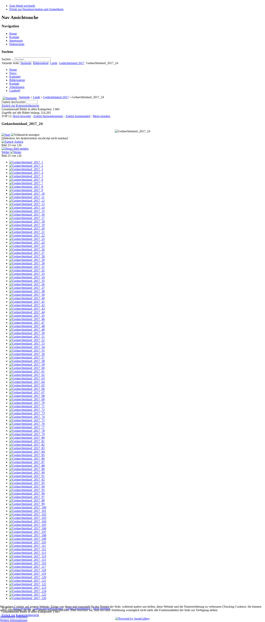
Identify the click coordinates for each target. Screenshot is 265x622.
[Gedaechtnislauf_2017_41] (27, 301)
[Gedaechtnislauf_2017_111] (27, 545)
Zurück (18, 141)
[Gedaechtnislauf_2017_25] (27, 246)
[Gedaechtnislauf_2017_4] (26, 172)
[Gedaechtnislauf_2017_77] (27, 427)
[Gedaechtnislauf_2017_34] (27, 277)
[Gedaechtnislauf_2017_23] (27, 239)
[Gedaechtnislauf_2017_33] (27, 273)
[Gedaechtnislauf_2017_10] (27, 193)
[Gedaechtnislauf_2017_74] (27, 416)
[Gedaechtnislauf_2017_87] (27, 462)
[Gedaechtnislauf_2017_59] (27, 364)
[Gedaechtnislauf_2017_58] (27, 361)
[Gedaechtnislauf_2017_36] (27, 284)
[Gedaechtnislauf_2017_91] (27, 476)
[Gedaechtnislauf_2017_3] (26, 169)
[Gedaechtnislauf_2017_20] (27, 228)
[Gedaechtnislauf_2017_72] (27, 409)
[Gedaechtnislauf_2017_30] (27, 263)
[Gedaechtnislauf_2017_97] (27, 497)
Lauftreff (14, 90)
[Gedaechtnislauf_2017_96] (27, 493)
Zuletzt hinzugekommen (48, 116)
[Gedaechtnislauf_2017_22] (27, 235)
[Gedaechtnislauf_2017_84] (27, 451)
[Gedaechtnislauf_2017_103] (27, 518)
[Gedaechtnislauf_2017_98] (27, 500)
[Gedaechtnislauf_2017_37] (27, 287)
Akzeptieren (7, 616)
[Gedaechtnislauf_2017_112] (27, 549)
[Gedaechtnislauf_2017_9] (26, 190)
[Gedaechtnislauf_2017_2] (26, 165)
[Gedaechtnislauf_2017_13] (27, 204)
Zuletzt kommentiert (78, 116)
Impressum (16, 40)
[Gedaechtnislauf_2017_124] (27, 591)
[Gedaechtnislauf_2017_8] (26, 186)
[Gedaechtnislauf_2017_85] (27, 455)
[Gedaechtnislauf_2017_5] (26, 176)
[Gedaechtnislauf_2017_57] (27, 357)
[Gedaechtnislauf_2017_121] (27, 580)
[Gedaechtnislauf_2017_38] (27, 291)
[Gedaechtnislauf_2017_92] (27, 479)
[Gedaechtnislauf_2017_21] (27, 232)
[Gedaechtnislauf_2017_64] (27, 382)
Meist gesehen (101, 116)
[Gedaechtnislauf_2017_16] (27, 214)
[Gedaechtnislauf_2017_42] (27, 305)
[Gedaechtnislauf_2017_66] (27, 389)
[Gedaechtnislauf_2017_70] (27, 402)
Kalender (15, 76)
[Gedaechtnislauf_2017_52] (27, 340)
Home (13, 33)
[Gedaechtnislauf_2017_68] (27, 395)
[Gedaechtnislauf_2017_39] (27, 294)
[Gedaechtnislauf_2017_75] (27, 420)
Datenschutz (16, 44)
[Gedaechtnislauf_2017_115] (27, 559)
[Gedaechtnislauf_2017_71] (27, 406)
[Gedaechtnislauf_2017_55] (27, 350)
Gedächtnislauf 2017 (71, 63)
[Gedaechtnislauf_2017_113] (27, 552)
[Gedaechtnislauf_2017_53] (27, 343)
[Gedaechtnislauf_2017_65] (27, 385)
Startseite (25, 63)
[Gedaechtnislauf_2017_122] (27, 584)
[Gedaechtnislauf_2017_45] (27, 315)
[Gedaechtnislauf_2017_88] (27, 465)
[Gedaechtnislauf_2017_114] (27, 556)
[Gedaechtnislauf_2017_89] (27, 469)
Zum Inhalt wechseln (22, 5)
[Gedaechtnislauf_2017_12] (27, 200)
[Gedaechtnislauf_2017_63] (27, 378)
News (12, 73)
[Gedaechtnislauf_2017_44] (27, 312)
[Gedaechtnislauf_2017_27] (27, 253)
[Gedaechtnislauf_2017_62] (27, 375)
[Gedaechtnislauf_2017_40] (27, 298)
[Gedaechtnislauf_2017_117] (27, 566)
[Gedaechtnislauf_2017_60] (27, 368)
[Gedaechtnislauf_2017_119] (27, 573)
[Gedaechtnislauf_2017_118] (27, 570)
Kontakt (14, 37)
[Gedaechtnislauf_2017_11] (26, 197)
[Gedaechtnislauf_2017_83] (27, 448)
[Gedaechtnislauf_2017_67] (27, 392)
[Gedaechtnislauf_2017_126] (27, 598)
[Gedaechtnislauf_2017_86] (27, 458)
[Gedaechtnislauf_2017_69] (27, 399)
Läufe (53, 63)
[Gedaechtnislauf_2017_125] (27, 594)
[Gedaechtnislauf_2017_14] (27, 207)
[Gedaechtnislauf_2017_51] (27, 336)
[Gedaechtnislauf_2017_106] (27, 528)
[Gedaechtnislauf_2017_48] (27, 326)
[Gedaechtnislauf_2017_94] (27, 486)
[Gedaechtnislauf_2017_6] (26, 179)
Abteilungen (16, 87)
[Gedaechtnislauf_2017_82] (27, 444)
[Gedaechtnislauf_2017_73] (27, 413)
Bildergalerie (41, 63)
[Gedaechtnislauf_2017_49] (27, 329)
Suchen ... (8, 59)
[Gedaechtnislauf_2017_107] (27, 531)
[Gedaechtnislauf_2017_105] (27, 525)
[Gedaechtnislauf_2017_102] (27, 514)
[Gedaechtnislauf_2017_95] (27, 490)
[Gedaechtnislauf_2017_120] (27, 577)
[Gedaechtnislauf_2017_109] (27, 538)
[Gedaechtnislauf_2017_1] (26, 162)
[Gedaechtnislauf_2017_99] (27, 504)
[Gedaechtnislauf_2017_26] (27, 249)
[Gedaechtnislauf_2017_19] (27, 225)
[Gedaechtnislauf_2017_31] (27, 266)
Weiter (6, 152)
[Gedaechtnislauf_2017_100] (27, 507)
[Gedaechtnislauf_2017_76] (27, 423)
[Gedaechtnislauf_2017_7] (26, 183)
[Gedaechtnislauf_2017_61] (27, 371)
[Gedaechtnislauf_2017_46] (27, 319)
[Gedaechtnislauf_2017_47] (27, 322)
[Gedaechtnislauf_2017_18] (27, 221)
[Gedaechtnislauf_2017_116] (27, 563)
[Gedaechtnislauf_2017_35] (27, 280)
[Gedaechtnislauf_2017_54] (27, 347)
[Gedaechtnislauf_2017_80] (27, 437)
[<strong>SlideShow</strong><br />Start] (6, 134)
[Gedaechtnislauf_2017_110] (27, 542)
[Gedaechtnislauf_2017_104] (27, 521)
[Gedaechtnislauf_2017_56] (27, 354)
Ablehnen (22, 616)
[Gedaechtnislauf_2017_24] (27, 242)
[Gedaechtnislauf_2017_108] (27, 535)
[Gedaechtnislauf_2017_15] (27, 211)
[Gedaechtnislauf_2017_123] (27, 587)
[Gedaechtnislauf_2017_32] (27, 270)
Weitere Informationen (13, 620)
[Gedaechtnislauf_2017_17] (27, 218)
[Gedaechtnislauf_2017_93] (27, 483)
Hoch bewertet (22, 116)
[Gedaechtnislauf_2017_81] (27, 441)
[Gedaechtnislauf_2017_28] (27, 256)
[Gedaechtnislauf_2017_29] (27, 260)
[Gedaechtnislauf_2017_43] (27, 308)
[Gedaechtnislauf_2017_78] (27, 430)
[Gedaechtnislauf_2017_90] (27, 472)
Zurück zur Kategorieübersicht (20, 105)
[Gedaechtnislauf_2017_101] (27, 511)
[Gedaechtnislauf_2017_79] (27, 434)
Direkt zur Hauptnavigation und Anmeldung (36, 9)
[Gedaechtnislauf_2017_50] (27, 333)
